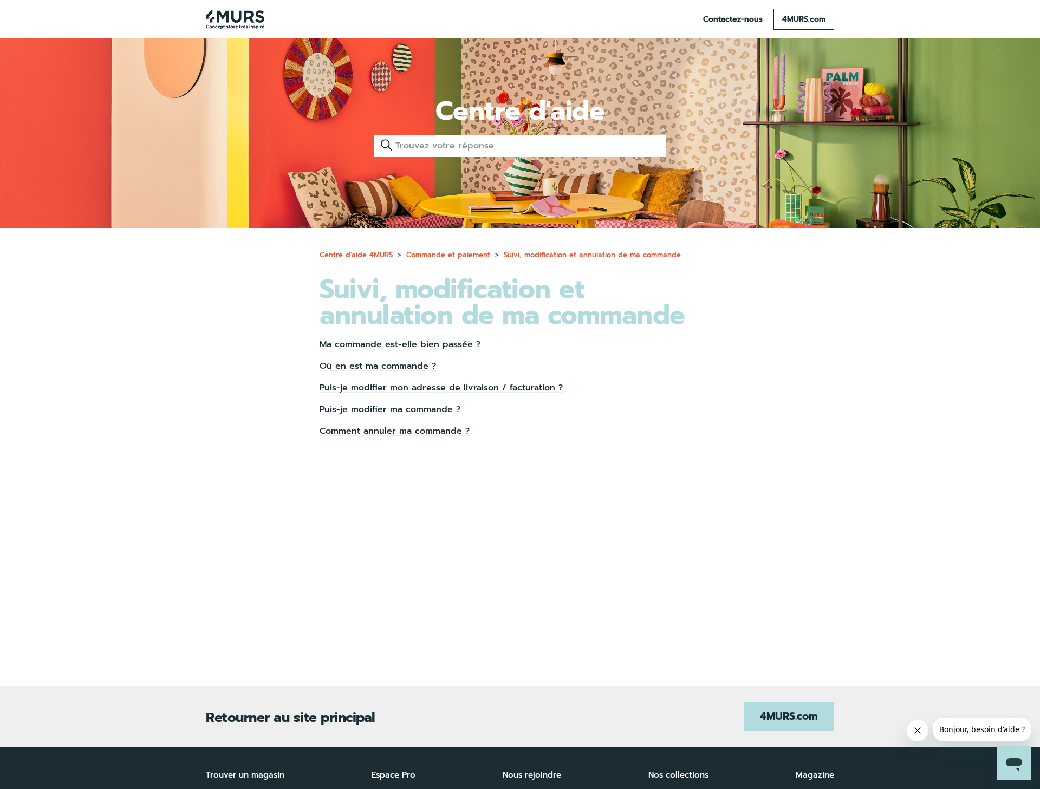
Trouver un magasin (245, 775)
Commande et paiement (448, 255)
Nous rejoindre (532, 775)
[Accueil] (235, 19)
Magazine (815, 775)
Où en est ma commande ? (378, 366)
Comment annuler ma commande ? (395, 431)
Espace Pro (393, 775)
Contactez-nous (733, 19)
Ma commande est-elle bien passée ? (400, 344)
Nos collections (678, 775)
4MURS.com (804, 19)
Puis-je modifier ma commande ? (390, 409)
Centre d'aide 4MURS (356, 255)
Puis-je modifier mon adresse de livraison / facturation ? (441, 387)
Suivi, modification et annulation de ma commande (592, 255)
